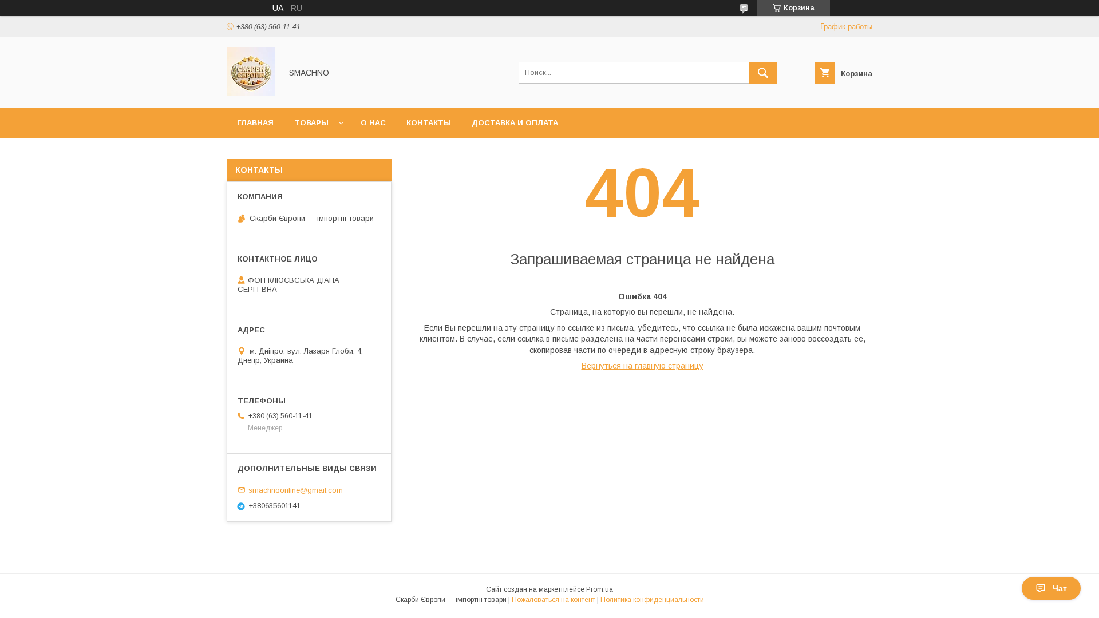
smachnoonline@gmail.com (295, 489)
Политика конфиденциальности (652, 600)
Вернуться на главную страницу (642, 365)
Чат (1060, 588)
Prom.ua (599, 589)
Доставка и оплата (515, 122)
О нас (373, 122)
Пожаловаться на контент (553, 600)
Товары (311, 122)
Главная (255, 122)
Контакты (428, 122)
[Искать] (763, 73)
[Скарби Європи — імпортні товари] (251, 93)
